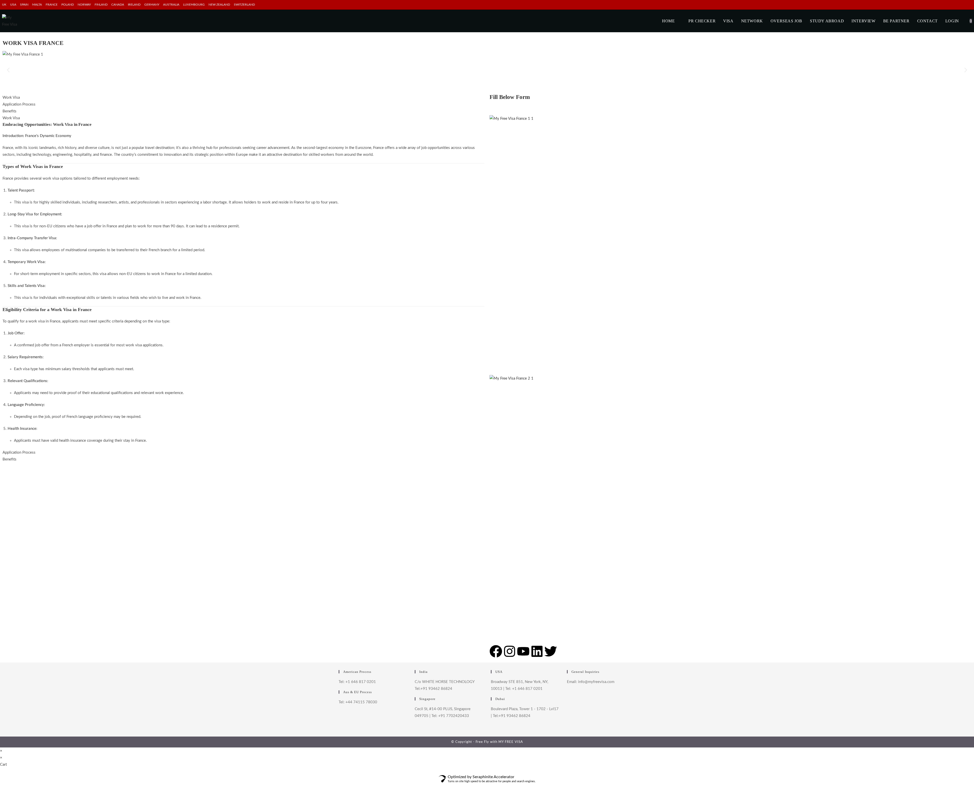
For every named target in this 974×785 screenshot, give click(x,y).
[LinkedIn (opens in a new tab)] (970, 4)
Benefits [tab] (9, 111)
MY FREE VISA (510, 742)
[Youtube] (523, 651)
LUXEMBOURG (194, 4)
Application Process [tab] (19, 104)
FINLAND (101, 4)
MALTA (37, 4)
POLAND (67, 4)
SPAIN (24, 4)
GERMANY (151, 4)
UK (4, 4)
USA (13, 4)
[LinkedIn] (568, 724)
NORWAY (84, 4)
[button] (8, 70)
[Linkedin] (537, 651)
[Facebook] (496, 651)
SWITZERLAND (244, 4)
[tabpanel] (243, 283)
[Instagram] (509, 651)
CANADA (117, 4)
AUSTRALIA (171, 4)
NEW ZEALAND (219, 4)
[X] (568, 695)
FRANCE (52, 4)
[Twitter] (550, 651)
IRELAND (134, 4)
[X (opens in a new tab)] (953, 4)
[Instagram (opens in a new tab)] (965, 4)
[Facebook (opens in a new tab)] (959, 4)
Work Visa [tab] (11, 97)
